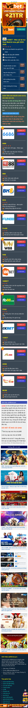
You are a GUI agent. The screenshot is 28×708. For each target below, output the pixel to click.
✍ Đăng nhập (21, 29)
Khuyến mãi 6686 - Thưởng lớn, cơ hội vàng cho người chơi (14, 650)
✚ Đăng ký (21, 130)
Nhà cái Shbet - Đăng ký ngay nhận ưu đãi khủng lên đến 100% (14, 487)
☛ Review (21, 134)
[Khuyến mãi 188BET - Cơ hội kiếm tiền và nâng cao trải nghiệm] (14, 587)
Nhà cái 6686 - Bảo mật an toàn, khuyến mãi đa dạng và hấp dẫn (14, 548)
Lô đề (4, 689)
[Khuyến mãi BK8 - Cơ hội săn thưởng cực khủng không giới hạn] (14, 566)
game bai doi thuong (8, 699)
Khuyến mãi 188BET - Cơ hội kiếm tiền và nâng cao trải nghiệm (14, 589)
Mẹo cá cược (6, 703)
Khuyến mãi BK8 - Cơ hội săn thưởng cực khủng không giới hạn (14, 568)
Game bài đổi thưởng (8, 681)
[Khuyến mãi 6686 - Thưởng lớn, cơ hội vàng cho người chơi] (14, 648)
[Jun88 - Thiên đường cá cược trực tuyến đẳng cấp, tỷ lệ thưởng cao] (14, 525)
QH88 (4, 406)
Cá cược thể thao (7, 685)
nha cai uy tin (6, 701)
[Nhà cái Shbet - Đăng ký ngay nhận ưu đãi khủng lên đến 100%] (14, 484)
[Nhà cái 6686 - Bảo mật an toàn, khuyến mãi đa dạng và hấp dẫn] (14, 546)
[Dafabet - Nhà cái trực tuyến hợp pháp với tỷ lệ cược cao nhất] (14, 505)
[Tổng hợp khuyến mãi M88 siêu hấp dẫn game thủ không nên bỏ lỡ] (14, 627)
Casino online (6, 687)
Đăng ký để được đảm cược (10, 113)
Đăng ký (22, 65)
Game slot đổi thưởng (8, 683)
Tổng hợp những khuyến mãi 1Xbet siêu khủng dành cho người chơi (13, 609)
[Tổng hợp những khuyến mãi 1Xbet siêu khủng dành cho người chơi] (14, 607)
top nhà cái (6, 695)
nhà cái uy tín (6, 693)
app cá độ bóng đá (7, 697)
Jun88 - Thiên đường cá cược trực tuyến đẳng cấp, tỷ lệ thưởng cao (13, 528)
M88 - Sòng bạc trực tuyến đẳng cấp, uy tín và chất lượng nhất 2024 (13, 466)
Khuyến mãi (6, 691)
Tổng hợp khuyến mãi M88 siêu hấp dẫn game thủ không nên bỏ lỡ (13, 630)
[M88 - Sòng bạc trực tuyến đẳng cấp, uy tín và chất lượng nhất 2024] (14, 464)
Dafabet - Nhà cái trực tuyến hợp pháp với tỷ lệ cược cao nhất (13, 507)
